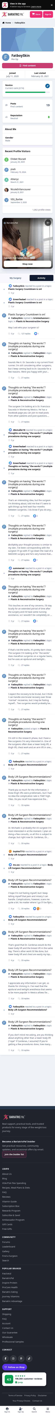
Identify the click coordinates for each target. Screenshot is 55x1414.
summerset (18, 568)
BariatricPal (8, 1278)
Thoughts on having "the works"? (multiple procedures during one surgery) (26, 346)
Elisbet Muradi (18, 159)
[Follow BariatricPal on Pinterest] (21, 1358)
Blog (4, 1178)
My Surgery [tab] (15, 278)
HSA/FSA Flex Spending (14, 1183)
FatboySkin (18, 286)
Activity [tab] (41, 278)
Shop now (27, 264)
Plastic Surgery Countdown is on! (25, 289)
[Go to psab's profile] (6, 170)
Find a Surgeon (9, 1255)
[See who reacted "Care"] (38, 908)
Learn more (5, 5)
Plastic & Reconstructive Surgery (32, 321)
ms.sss (16, 864)
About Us (7, 1173)
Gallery (5, 1251)
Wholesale (7, 1337)
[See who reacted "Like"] (35, 333)
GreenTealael (19, 299)
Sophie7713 (18, 851)
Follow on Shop (16, 1367)
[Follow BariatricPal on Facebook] (5, 1358)
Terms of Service (15, 1396)
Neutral (14, 118)
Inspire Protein (9, 1282)
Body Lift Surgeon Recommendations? (27, 764)
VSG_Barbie (17, 199)
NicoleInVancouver (21, 189)
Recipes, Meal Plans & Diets (16, 1187)
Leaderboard (8, 1246)
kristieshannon (41, 318)
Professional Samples (13, 1341)
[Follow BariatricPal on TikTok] (29, 1358)
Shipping (6, 1314)
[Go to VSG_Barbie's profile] (6, 200)
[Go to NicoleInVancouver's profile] (6, 190)
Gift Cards (7, 1224)
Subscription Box (10, 1206)
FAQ (4, 1192)
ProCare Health (10, 1287)
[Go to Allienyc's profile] (6, 180)
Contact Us (7, 1327)
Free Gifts (7, 1228)
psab (13, 169)
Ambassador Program (13, 1219)
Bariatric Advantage (12, 1301)
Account (6, 1323)
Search (5, 1260)
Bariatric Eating (10, 1291)
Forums (6, 1241)
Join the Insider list (14, 1154)
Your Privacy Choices (21, 1401)
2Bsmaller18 (19, 430)
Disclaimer (42, 1396)
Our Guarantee (9, 1332)
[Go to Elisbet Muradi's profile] (6, 160)
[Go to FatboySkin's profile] (4, 315)
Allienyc (15, 179)
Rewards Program (11, 1210)
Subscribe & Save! (11, 1215)
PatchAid (6, 1273)
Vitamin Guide (9, 1201)
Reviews (6, 1196)
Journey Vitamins (10, 1296)
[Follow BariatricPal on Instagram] (13, 1358)
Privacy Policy (30, 1396)
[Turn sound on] (48, 223)
